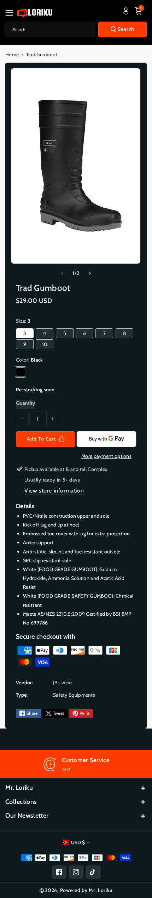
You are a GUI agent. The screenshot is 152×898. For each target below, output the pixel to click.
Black (20, 371)
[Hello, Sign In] (126, 11)
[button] (11, 13)
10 (44, 344)
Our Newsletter (26, 815)
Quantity (25, 403)
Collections (21, 802)
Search (126, 29)
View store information (54, 490)
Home (12, 54)
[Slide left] (62, 273)
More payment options (106, 456)
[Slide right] (90, 273)
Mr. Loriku (19, 787)
